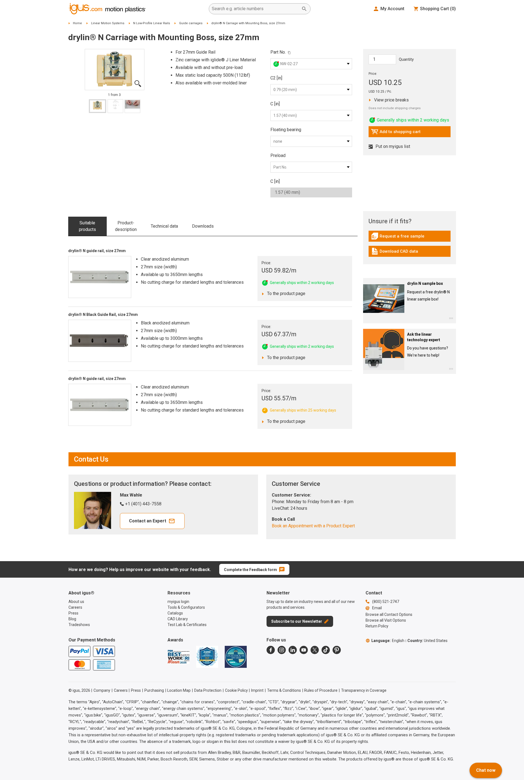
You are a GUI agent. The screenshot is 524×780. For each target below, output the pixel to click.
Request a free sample (397, 237)
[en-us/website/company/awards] (179, 657)
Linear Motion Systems (107, 23)
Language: (387, 640)
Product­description (126, 226)
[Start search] (304, 8)
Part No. (278, 52)
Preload (278, 155)
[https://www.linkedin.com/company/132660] (293, 650)
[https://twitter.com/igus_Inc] (315, 650)
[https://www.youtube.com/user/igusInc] (304, 650)
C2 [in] (276, 78)
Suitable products (87, 226)
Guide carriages (190, 23)
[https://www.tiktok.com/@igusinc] (326, 650)
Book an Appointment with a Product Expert (313, 525)
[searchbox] (255, 8)
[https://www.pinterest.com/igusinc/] (337, 650)
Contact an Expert (147, 520)
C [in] (275, 103)
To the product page (284, 293)
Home (77, 23)
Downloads (203, 226)
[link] (410, 238)
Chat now (485, 770)
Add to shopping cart (396, 133)
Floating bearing (285, 129)
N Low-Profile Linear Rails (151, 23)
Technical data (164, 226)
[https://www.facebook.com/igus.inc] (271, 650)
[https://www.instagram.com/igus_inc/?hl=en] (282, 650)
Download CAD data (394, 253)
